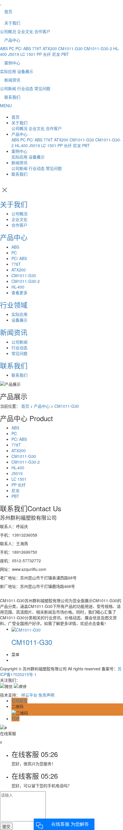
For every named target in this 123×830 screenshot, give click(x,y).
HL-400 (21, 145)
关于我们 (12, 23)
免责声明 (46, 695)
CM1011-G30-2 (98, 48)
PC (11, 48)
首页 (8, 11)
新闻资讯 (12, 80)
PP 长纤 (44, 54)
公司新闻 (8, 88)
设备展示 (25, 71)
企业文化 (25, 31)
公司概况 (8, 31)
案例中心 (12, 63)
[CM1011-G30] (26, 629)
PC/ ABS (23, 48)
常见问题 (42, 88)
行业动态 (25, 88)
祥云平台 (29, 695)
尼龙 (56, 54)
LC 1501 (27, 54)
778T (36, 48)
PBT (65, 54)
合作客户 (42, 31)
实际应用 (8, 71)
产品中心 (12, 40)
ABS (4, 48)
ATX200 (50, 48)
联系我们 (12, 97)
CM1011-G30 (70, 48)
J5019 (13, 54)
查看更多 (19, 292)
